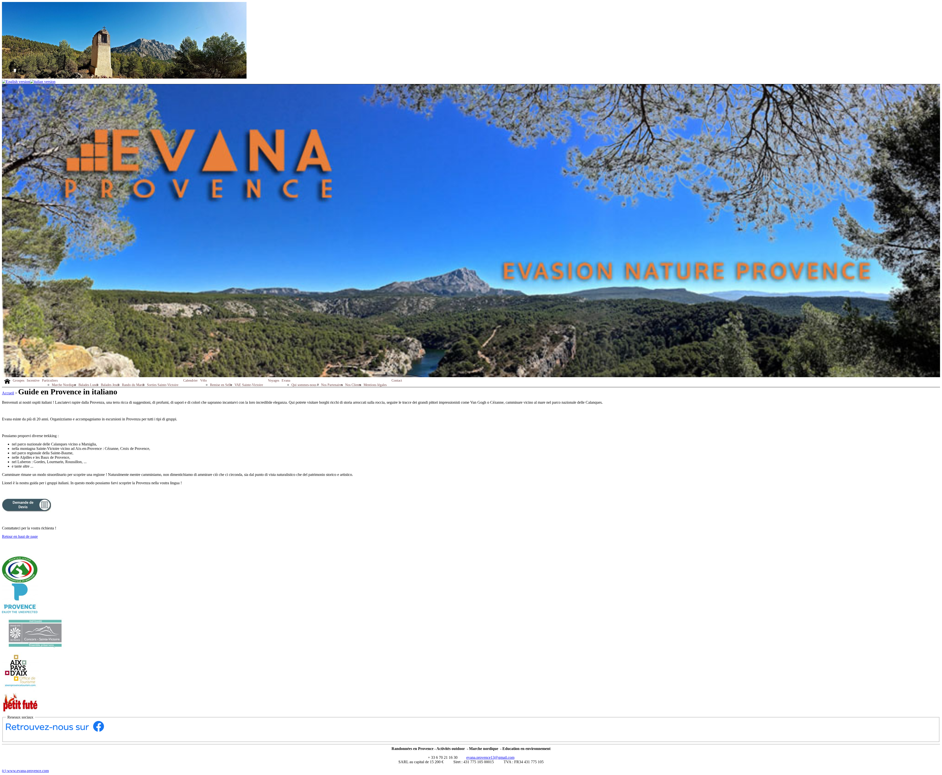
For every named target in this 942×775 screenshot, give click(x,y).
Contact (397, 380)
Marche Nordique (64, 385)
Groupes (18, 380)
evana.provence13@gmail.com (490, 757)
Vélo (203, 380)
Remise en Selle (221, 385)
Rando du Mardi (133, 385)
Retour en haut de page (20, 536)
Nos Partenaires (332, 385)
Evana (286, 380)
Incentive (33, 380)
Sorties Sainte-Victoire (162, 385)
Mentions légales (375, 385)
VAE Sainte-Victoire (249, 385)
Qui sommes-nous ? (305, 385)
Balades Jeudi (110, 385)
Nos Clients (353, 385)
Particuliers (50, 380)
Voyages (273, 380)
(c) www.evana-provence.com (25, 771)
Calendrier (190, 380)
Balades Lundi (88, 385)
